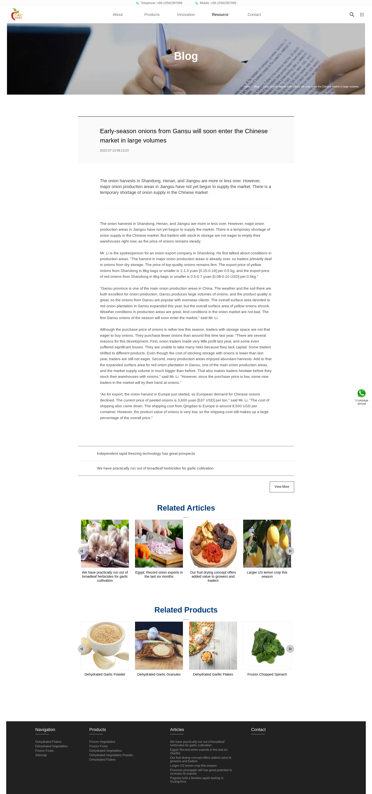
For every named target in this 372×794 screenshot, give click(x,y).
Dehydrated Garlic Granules (159, 674)
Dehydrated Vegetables (51, 746)
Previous (82, 551)
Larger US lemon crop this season (267, 574)
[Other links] (361, 14)
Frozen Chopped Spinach (267, 674)
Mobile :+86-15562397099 (217, 3)
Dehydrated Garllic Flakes (213, 674)
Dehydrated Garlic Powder (104, 674)
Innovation (186, 14)
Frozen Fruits (44, 750)
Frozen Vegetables (102, 741)
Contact (254, 14)
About (118, 14)
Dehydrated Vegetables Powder (111, 755)
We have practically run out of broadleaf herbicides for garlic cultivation (105, 576)
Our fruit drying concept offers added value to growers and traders (213, 576)
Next (290, 551)
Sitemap (41, 755)
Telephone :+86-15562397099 (160, 3)
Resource (220, 14)
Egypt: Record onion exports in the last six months (159, 574)
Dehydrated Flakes (48, 741)
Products (152, 14)
